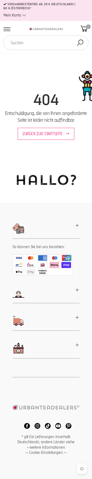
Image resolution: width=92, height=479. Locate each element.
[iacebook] (26, 425)
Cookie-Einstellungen (46, 452)
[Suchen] (80, 43)
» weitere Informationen (46, 447)
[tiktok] (46, 425)
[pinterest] (66, 425)
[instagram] (36, 425)
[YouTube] (57, 425)
